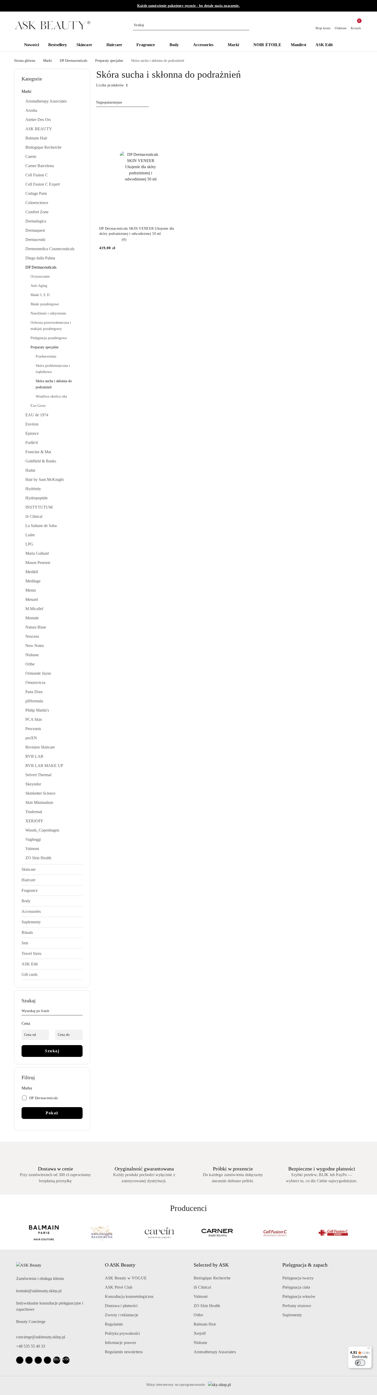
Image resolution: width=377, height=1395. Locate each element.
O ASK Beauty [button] (120, 1265)
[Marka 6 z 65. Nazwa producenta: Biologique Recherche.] (102, 1232)
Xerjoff (200, 1333)
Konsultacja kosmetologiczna (129, 1296)
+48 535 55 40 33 (30, 1346)
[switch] (360, 1363)
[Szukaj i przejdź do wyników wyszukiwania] (246, 25)
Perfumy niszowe (296, 1305)
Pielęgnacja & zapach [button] (305, 1265)
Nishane (200, 1342)
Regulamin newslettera (124, 1352)
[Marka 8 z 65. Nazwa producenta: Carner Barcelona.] (217, 1232)
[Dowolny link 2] (66, 1360)
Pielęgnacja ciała (296, 1287)
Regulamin (114, 1324)
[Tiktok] (47, 1360)
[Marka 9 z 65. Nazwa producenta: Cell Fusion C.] (275, 1232)
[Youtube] (38, 1360)
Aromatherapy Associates (215, 1352)
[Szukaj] (80, 1012)
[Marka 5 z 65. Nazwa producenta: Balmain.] (44, 1232)
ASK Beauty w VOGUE (126, 1278)
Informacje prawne (120, 1342)
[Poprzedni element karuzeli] (16, 1233)
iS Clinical (202, 1287)
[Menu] (369, 1349)
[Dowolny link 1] (56, 1360)
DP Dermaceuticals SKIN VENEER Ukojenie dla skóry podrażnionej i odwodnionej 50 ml (136, 231)
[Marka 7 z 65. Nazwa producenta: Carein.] (159, 1232)
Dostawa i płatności (121, 1305)
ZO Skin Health (207, 1305)
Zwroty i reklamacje (121, 1315)
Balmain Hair (205, 1324)
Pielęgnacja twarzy (298, 1278)
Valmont (200, 1296)
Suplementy (292, 1315)
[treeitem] (52, 91)
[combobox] (122, 102)
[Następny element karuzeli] (360, 1233)
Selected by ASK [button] (211, 1265)
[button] (350, 45)
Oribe (198, 1315)
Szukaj (52, 1051)
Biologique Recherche (212, 1278)
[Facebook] (19, 1360)
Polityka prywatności (122, 1333)
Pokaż (52, 1113)
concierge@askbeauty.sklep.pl (40, 1337)
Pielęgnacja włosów (298, 1296)
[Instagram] (29, 1360)
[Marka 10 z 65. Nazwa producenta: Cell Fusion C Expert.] (333, 1232)
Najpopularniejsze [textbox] (109, 102)
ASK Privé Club (118, 1287)
